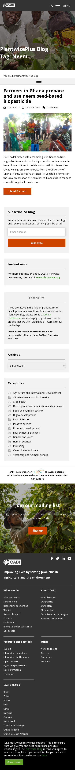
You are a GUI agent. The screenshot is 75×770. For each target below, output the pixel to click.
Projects (7, 618)
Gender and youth (23, 437)
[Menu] (39, 81)
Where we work (11, 597)
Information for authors (15, 653)
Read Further (17, 191)
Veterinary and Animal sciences (30, 454)
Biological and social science (17, 626)
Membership (47, 610)
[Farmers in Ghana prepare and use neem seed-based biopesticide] (37, 132)
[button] (52, 558)
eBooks (7, 648)
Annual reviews (48, 597)
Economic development (26, 428)
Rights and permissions (15, 665)
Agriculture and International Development (37, 392)
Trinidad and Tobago (14, 725)
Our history (46, 605)
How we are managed (52, 618)
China (6, 696)
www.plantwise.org (48, 277)
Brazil (6, 692)
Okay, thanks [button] (14, 762)
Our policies (47, 601)
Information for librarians (16, 657)
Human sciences (22, 441)
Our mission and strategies (54, 614)
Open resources (11, 661)
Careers (45, 653)
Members (45, 661)
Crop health (19, 401)
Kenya (6, 708)
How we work (10, 601)
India (5, 704)
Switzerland (9, 721)
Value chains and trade (26, 450)
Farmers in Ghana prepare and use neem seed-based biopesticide (33, 96)
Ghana (6, 700)
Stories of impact (11, 614)
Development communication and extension (38, 406)
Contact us (46, 657)
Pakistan (7, 717)
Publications (9, 622)
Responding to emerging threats (15, 607)
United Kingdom (11, 729)
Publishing (18, 446)
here (44, 755)
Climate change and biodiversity (31, 397)
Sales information (12, 669)
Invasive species (22, 424)
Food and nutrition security (28, 410)
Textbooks (8, 674)
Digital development (24, 415)
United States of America (15, 733)
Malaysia (7, 712)
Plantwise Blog (34, 749)
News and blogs (49, 648)
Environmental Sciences (26, 432)
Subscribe (37, 243)
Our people (9, 630)
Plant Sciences (21, 419)
